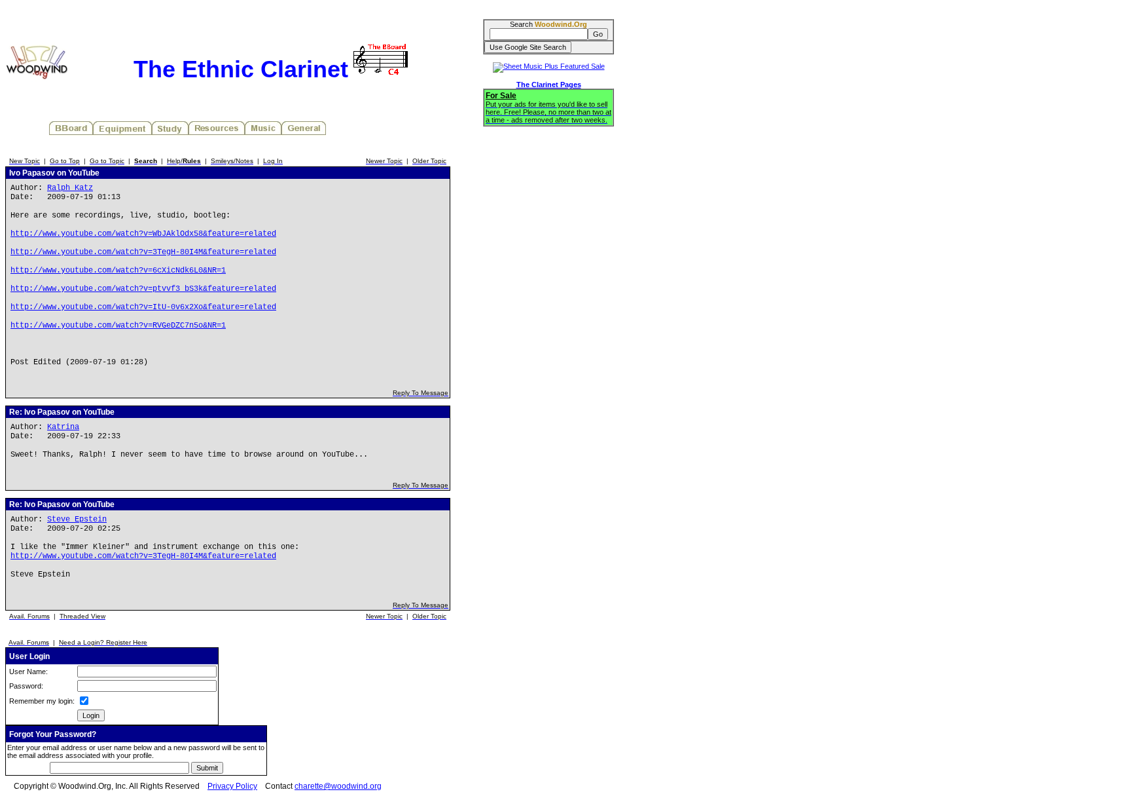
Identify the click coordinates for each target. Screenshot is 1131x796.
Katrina (63, 427)
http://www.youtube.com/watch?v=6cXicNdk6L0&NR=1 (118, 270)
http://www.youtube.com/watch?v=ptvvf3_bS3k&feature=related (143, 289)
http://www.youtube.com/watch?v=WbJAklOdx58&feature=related (143, 233)
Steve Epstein (77, 519)
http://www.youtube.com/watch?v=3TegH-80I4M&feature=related (143, 252)
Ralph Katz (70, 188)
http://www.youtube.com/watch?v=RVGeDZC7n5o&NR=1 (118, 325)
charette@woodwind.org (338, 786)
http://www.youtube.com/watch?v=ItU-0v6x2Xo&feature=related (143, 307)
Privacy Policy (232, 786)
